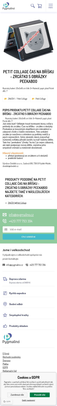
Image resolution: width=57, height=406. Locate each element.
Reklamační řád (10, 370)
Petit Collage (22, 98)
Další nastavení (28, 400)
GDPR (5, 367)
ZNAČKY (11, 98)
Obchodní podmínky (12, 357)
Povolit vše (39, 395)
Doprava (6, 360)
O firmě (6, 353)
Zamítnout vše (17, 395)
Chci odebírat (28, 237)
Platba (5, 363)
